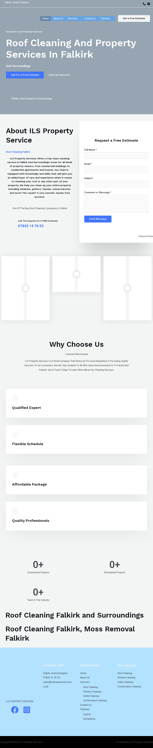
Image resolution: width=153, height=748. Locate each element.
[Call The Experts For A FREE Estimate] (10, 223)
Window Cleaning (92, 691)
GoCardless (89, 718)
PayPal (87, 714)
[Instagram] (13, 105)
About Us (58, 18)
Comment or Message (97, 192)
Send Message (98, 219)
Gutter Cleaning (91, 696)
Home (45, 18)
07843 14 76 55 (51, 677)
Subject (88, 178)
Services (72, 18)
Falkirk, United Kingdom (55, 673)
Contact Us (90, 18)
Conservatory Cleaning (95, 700)
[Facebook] (148, 4)
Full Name (90, 149)
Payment (105, 18)
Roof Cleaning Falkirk (18, 151)
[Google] (19, 105)
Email (88, 164)
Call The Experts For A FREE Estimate (38, 221)
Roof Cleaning (90, 687)
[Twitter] (25, 105)
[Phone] (144, 4)
